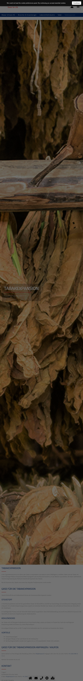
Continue (76, 3)
